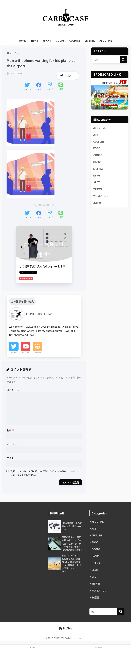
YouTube (25, 353)
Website (37, 353)
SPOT (96, 182)
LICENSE (90, 40)
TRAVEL (98, 189)
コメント (13, 390)
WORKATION (100, 196)
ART (95, 134)
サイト (10, 458)
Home (22, 40)
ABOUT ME (106, 40)
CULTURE (74, 40)
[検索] (123, 59)
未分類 (97, 203)
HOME (67, 628)
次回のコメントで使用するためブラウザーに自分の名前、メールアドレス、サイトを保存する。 (45, 473)
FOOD (96, 148)
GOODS (60, 40)
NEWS (34, 40)
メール (11, 444)
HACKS (47, 40)
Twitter (14, 353)
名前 (10, 430)
